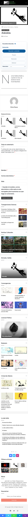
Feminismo (3, 138)
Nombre (4, 170)
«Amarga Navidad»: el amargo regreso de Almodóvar (20, 297)
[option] (14, 244)
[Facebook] (12, 452)
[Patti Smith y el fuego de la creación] (23, 224)
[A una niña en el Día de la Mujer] (21, 363)
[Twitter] (14, 452)
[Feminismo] (7, 133)
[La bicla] (21, 350)
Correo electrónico (8, 176)
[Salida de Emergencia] (10, 2)
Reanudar (14, 59)
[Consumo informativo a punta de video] (7, 305)
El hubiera (3, 295)
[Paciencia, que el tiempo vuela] (7, 350)
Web (2, 181)
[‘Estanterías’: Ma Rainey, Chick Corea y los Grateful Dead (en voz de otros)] (23, 211)
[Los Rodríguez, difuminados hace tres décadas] (5, 470)
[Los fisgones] (7, 363)
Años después (18, 138)
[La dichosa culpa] (7, 383)
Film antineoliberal (6, 336)
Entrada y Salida (13, 27)
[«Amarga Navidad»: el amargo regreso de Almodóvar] (21, 290)
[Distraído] (7, 121)
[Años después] (21, 133)
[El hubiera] (7, 290)
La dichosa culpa (5, 388)
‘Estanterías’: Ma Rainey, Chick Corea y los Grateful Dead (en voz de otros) (9, 211)
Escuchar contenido (14, 51)
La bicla (16, 355)
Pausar (14, 55)
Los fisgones (4, 368)
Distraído (3, 126)
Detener (14, 63)
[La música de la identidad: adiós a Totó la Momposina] (23, 218)
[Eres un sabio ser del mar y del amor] (21, 396)
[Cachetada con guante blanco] (21, 121)
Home (5, 27)
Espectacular (18, 310)
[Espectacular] (21, 305)
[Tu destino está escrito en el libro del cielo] (21, 383)
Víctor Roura (5, 36)
